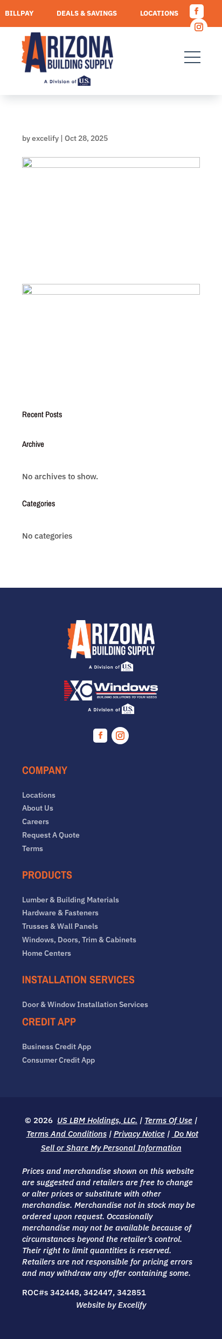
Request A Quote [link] (146, 30)
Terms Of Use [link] (168, 1120)
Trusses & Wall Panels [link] (60, 926)
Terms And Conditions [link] (66, 1134)
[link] (67, 61)
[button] (197, 11)
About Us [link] (37, 808)
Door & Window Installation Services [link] (85, 1004)
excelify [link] (45, 138)
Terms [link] (32, 848)
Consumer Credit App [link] (58, 1060)
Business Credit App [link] (56, 1046)
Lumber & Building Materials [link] (70, 900)
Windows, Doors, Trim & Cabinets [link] (79, 939)
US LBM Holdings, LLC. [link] (97, 1120)
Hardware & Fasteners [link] (60, 912)
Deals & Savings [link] (87, 14)
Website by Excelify (111, 1305)
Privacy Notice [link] (139, 1134)
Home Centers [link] (46, 953)
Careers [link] (21, 30)
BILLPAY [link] (19, 14)
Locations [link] (159, 14)
